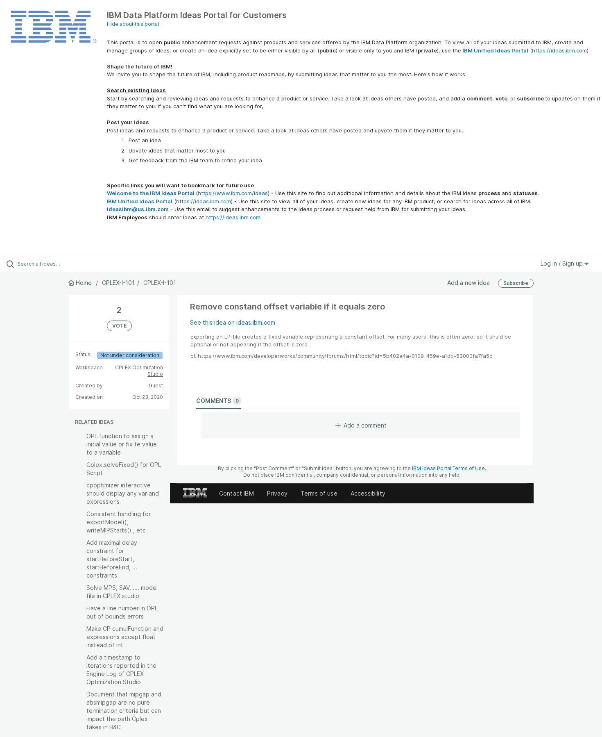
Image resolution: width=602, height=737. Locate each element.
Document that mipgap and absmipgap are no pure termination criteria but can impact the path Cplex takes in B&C (123, 710)
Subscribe (515, 283)
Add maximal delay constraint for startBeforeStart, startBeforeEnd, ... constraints (111, 559)
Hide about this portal (133, 24)
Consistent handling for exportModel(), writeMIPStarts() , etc (118, 522)
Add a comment (365, 425)
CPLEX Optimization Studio (139, 370)
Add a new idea (468, 282)
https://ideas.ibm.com (559, 50)
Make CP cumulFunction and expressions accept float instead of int (124, 636)
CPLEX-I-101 (118, 282)
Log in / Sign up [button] (562, 263)
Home (83, 282)
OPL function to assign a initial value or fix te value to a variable (121, 444)
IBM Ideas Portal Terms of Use (448, 468)
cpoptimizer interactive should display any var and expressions (122, 493)
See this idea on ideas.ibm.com (232, 322)
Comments (217, 400)
